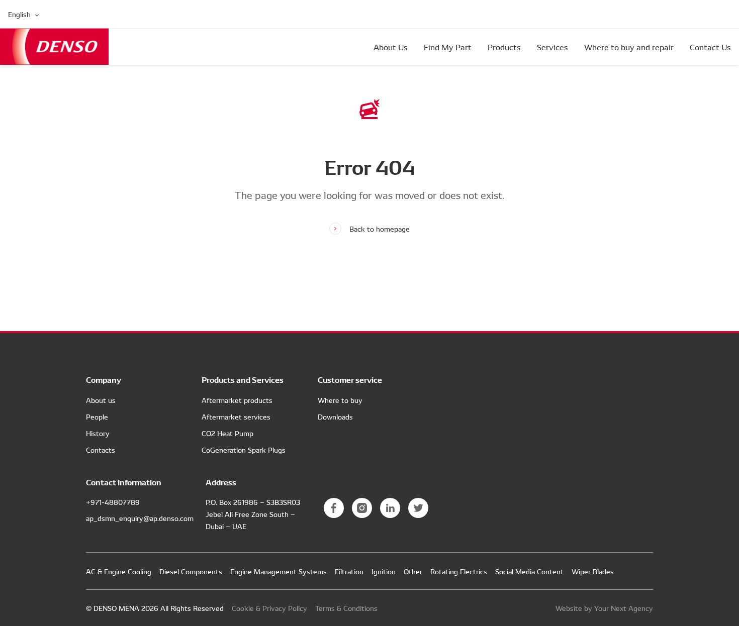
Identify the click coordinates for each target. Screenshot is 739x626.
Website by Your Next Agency (604, 608)
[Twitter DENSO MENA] (418, 508)
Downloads (335, 416)
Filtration (349, 571)
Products (504, 46)
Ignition (384, 571)
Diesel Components (190, 571)
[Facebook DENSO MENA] (334, 508)
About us (101, 400)
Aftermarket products (237, 400)
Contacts (100, 450)
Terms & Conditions (346, 608)
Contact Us (710, 46)
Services (552, 46)
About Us (391, 46)
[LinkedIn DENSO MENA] (390, 508)
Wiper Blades (593, 571)
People (97, 416)
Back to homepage (379, 229)
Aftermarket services (236, 416)
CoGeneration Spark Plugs (244, 450)
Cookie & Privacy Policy (269, 608)
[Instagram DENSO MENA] (362, 508)
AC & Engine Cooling (118, 571)
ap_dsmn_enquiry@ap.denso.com (140, 518)
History (98, 433)
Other (413, 571)
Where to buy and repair (629, 46)
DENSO (54, 46)
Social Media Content (529, 571)
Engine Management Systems (278, 571)
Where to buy (340, 400)
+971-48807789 (113, 502)
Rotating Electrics (458, 571)
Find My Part (448, 46)
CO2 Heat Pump (227, 433)
